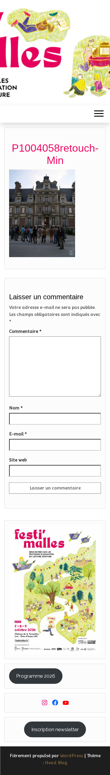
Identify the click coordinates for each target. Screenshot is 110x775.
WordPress (71, 755)
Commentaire (25, 331)
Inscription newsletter (55, 729)
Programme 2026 (35, 676)
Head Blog (56, 762)
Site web (18, 459)
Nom (16, 407)
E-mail (18, 433)
